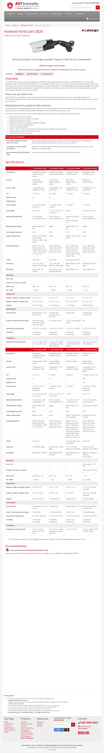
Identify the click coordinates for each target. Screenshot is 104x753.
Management (25, 730)
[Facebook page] (79, 733)
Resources (44, 14)
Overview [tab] (9, 74)
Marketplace (79, 14)
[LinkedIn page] (88, 733)
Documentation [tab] (47, 74)
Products (10, 14)
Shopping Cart (93, 19)
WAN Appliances (26, 732)
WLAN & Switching (27, 728)
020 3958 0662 (94, 3)
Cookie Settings (52, 749)
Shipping (40, 724)
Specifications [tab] (32, 74)
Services (20, 14)
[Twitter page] (82, 733)
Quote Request (57, 14)
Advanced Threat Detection (26, 725)
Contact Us (68, 14)
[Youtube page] (85, 733)
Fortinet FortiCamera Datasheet (32, 550)
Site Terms (60, 747)
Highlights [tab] (20, 74)
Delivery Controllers (27, 734)
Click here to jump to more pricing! (52, 66)
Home (8, 25)
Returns (39, 726)
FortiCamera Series (26, 25)
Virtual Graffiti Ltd (52, 745)
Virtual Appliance (26, 736)
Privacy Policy (71, 747)
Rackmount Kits (31, 14)
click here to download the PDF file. (67, 553)
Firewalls (23, 722)
